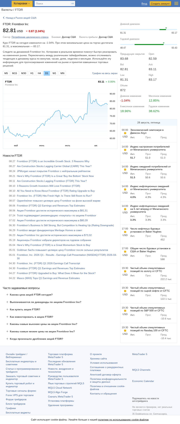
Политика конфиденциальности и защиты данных (108, 380)
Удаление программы (60, 405)
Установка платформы (61, 400)
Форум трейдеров (16, 399)
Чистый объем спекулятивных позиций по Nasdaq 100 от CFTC (149, 329)
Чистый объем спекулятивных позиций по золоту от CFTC (147, 269)
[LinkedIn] (157, 393)
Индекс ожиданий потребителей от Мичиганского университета (150, 168)
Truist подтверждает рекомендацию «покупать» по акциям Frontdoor (56, 215)
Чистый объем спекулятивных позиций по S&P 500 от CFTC (147, 309)
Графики (11, 408)
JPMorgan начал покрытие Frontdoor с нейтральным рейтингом (53, 171)
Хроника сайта (98, 358)
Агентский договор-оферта (105, 374)
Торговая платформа (60, 356)
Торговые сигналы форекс (21, 390)
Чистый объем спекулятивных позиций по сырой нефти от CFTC (150, 289)
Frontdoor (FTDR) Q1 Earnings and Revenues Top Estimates (51, 268)
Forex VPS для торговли (20, 395)
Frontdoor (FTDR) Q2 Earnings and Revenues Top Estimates (51, 205)
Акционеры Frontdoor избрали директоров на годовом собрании (54, 240)
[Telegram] (140, 393)
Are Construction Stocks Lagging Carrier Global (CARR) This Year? (54, 166)
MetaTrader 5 (139, 354)
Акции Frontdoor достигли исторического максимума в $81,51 (52, 210)
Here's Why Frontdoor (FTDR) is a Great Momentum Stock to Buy (53, 245)
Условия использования (104, 362)
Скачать (60, 396)
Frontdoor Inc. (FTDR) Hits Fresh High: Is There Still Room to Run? (54, 195)
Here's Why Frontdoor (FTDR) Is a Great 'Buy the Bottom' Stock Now (55, 176)
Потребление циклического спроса (30, 37)
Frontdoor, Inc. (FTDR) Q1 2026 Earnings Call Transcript (48, 263)
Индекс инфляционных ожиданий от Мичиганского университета (149, 188)
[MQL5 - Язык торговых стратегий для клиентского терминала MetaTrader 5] (6, 3)
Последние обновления (61, 363)
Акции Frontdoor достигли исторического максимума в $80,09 (52, 220)
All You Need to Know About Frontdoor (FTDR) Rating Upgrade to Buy (56, 190)
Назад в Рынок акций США (21, 17)
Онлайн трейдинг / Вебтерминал (16, 356)
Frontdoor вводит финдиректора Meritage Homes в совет (49, 230)
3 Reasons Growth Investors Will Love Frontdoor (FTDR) (48, 185)
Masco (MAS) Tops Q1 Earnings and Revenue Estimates (48, 278)
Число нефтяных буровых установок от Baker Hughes (145, 230)
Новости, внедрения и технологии (60, 370)
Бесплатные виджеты (18, 412)
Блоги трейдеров (15, 403)
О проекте (96, 354)
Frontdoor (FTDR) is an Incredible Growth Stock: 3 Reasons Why (53, 161)
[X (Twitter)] (145, 393)
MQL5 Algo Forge (58, 392)
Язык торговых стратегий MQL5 (66, 383)
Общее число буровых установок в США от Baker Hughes (150, 250)
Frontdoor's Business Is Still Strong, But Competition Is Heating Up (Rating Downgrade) (65, 225)
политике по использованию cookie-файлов (123, 419)
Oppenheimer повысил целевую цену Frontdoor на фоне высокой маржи (58, 200)
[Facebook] (134, 393)
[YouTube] (151, 393)
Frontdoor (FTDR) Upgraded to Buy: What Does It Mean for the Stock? (56, 273)
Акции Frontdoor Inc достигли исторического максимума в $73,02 (54, 235)
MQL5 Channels (141, 369)
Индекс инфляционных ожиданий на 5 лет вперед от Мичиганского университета (149, 209)
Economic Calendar (143, 381)
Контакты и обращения (103, 393)
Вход (144, 3)
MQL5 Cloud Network (60, 387)
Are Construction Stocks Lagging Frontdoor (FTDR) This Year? (52, 181)
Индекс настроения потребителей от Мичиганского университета (150, 148)
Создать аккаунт (160, 3)
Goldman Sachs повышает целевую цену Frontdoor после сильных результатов (62, 250)
